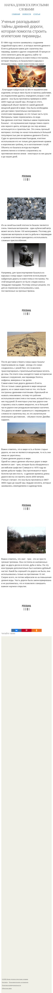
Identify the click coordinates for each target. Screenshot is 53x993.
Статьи (36, 13)
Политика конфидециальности (11, 985)
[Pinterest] (26, 630)
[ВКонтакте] (16, 630)
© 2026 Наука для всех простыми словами (15, 979)
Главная (16, 13)
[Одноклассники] (37, 630)
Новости (26, 13)
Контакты (5, 982)
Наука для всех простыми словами (26, 7)
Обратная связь (7, 988)
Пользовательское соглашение (18, 982)
